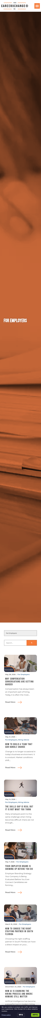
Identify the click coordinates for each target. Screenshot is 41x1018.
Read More (10, 702)
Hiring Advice (23, 740)
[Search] (32, 643)
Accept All (35, 1015)
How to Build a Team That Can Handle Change (18, 746)
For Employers (23, 674)
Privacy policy (6, 1015)
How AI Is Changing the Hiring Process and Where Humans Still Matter (19, 994)
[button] (37, 6)
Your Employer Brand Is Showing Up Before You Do (19, 868)
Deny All (21, 1015)
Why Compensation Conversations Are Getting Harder (19, 681)
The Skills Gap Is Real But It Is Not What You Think (19, 808)
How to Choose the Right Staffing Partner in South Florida (19, 931)
